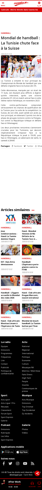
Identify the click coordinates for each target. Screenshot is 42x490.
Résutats (5, 406)
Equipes (4, 346)
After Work (14, 481)
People (25, 381)
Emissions (5, 350)
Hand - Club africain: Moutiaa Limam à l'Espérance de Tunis (10, 323)
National (26, 346)
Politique (26, 357)
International (28, 353)
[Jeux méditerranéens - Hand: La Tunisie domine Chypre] (10, 219)
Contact (4, 364)
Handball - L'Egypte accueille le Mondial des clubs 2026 (10, 295)
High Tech (26, 378)
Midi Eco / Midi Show (31, 371)
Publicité (5, 367)
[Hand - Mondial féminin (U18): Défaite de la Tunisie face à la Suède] (31, 219)
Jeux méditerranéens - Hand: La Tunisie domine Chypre (9, 235)
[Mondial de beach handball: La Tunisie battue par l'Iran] (31, 309)
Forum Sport (6, 413)
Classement (6, 410)
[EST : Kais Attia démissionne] (10, 250)
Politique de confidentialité (7, 372)
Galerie (4, 420)
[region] (21, 176)
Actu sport (5, 399)
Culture (25, 364)
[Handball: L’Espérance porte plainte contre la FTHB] (31, 250)
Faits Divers (27, 374)
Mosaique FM (28, 367)
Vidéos (25, 433)
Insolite (25, 385)
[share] (37, 473)
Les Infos (5, 436)
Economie (26, 360)
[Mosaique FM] (21, 3)
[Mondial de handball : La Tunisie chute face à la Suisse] (21, 66)
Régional (26, 350)
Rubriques (5, 433)
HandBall (6, 33)
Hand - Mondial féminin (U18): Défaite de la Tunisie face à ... (29, 235)
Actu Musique (28, 399)
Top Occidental (28, 410)
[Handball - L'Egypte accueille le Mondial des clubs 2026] (10, 280)
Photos (25, 429)
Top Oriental (27, 406)
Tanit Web (28, 475)
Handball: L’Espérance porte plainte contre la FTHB (30, 266)
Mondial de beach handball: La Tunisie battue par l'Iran (31, 323)
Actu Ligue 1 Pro (8, 403)
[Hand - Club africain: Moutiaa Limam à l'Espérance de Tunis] (10, 309)
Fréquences (6, 357)
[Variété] (4, 483)
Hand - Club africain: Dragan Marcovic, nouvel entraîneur (31, 295)
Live (3, 360)
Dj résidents (27, 413)
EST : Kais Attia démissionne (8, 263)
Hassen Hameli (14, 484)
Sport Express (7, 417)
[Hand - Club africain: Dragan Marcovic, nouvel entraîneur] (31, 280)
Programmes (6, 353)
